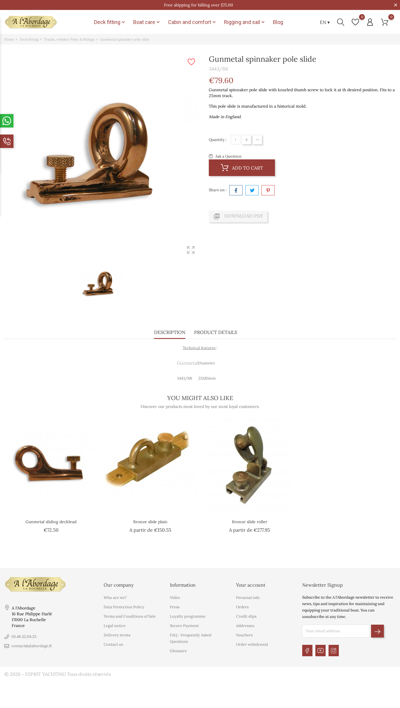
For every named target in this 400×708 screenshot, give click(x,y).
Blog (278, 22)
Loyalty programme (188, 616)
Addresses (245, 625)
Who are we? (115, 597)
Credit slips (246, 616)
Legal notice (115, 625)
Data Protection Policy (124, 606)
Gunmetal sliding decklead (50, 521)
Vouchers (244, 635)
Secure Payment (184, 625)
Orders (242, 606)
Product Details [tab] (215, 332)
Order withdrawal (252, 644)
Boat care (147, 22)
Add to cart (247, 168)
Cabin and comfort (192, 22)
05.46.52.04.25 (23, 636)
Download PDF (238, 216)
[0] (355, 22)
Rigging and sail (245, 22)
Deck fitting (110, 22)
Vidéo (175, 597)
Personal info (248, 597)
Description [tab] (169, 332)
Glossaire (178, 650)
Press (175, 606)
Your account (250, 585)
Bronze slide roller (249, 521)
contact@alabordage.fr (31, 645)
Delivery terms (117, 635)
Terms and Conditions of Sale (130, 616)
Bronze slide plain (150, 521)
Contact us (113, 644)
